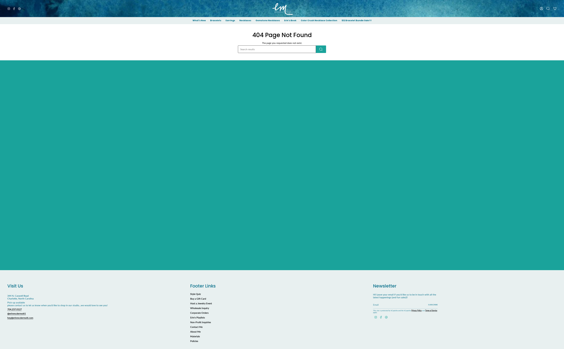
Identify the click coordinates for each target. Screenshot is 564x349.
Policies (194, 341)
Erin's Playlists (197, 317)
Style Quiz (195, 294)
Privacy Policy (416, 310)
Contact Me (196, 326)
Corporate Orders (199, 312)
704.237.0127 (14, 309)
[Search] (321, 49)
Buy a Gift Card (198, 298)
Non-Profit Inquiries (200, 322)
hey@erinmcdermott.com (20, 317)
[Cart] (555, 8)
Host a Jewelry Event (201, 303)
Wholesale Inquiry (199, 308)
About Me (195, 331)
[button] (215, 20)
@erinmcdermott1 (16, 313)
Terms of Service (431, 310)
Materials (195, 336)
